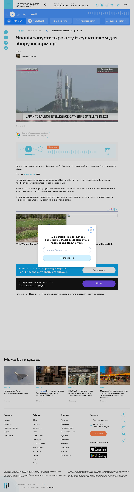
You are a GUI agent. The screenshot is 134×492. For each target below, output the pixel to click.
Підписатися (67, 257)
